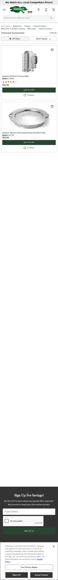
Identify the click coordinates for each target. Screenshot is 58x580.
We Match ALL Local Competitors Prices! (29, 2)
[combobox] (43, 39)
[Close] (54, 546)
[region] (29, 561)
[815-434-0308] (46, 9)
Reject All (17, 575)
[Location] (38, 9)
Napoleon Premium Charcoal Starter (15, 76)
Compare (30, 95)
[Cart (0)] (53, 9)
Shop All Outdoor (40, 26)
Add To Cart (29, 90)
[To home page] (21, 10)
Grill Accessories (45, 29)
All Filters (16, 39)
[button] (4, 9)
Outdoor (27, 26)
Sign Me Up (29, 531)
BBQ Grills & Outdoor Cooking (13, 29)
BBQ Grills (32, 29)
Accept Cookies (41, 575)
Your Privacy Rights (29, 567)
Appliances (17, 26)
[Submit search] (51, 17)
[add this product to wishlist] (52, 50)
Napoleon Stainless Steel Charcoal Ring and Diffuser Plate (23, 133)
